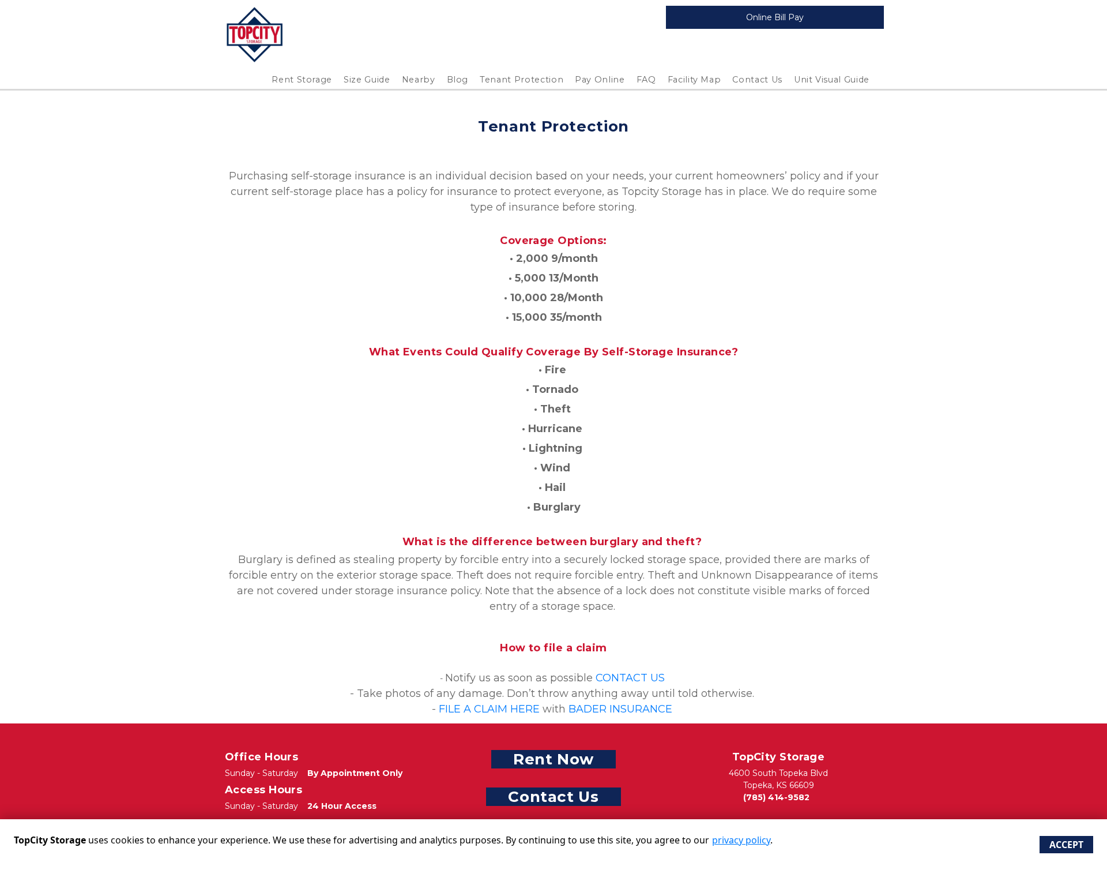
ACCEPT (1066, 844)
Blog (458, 79)
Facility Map (694, 79)
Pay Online (600, 79)
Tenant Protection (521, 79)
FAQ (646, 79)
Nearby (418, 79)
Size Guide (367, 79)
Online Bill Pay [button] (775, 17)
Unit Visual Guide (831, 79)
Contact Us (757, 79)
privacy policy (741, 840)
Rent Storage (302, 79)
